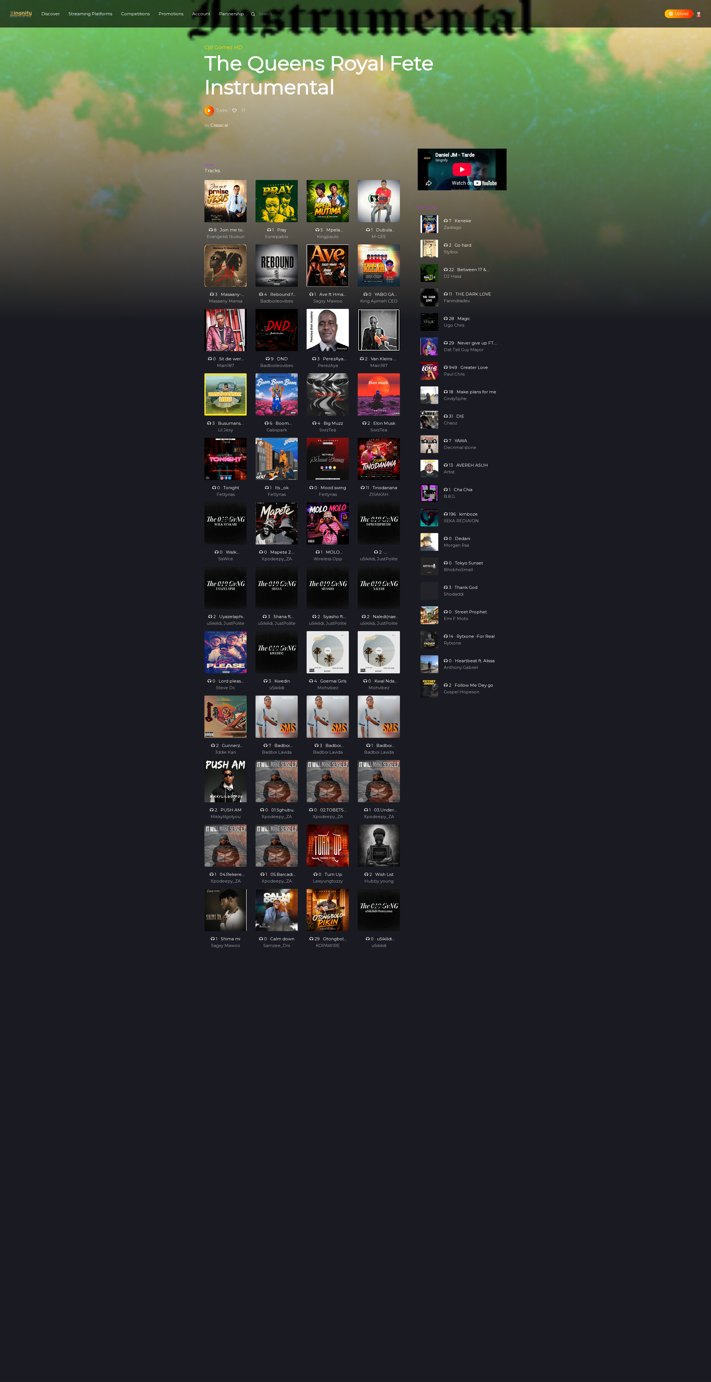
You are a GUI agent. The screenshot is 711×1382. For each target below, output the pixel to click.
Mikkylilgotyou (226, 816)
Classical (219, 125)
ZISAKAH (379, 494)
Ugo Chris (454, 325)
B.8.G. (449, 496)
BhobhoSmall (458, 569)
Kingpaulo (328, 236)
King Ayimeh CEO (378, 301)
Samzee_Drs (276, 945)
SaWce (225, 558)
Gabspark (277, 430)
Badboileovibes (276, 301)
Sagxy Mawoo (327, 301)
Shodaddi (454, 594)
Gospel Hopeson (461, 691)
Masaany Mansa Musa (225, 301)
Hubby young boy (379, 881)
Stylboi (451, 251)
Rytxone (452, 643)
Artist (449, 471)
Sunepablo (276, 236)
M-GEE (379, 236)
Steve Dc (225, 687)
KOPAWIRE (328, 945)
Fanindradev (457, 300)
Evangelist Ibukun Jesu (225, 237)
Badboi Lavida (277, 752)
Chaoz (450, 423)
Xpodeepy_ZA (277, 558)
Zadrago (452, 227)
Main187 (225, 365)
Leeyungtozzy (328, 881)
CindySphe (455, 398)
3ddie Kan (225, 752)
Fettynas (226, 494)
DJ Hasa (452, 276)
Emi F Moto (456, 618)
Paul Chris (454, 374)
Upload (681, 13)
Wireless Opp (328, 558)
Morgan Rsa (456, 545)
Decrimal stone (460, 447)
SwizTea (327, 430)
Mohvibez (327, 687)
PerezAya (328, 365)
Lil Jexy (225, 430)
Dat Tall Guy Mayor (464, 349)
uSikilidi (276, 687)
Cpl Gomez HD (223, 47)
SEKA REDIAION (461, 520)
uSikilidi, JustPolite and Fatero (379, 559)
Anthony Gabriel (461, 667)
